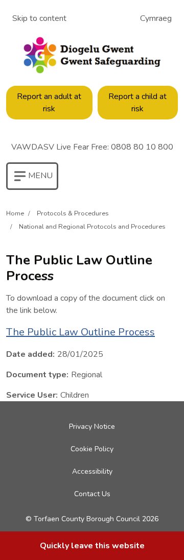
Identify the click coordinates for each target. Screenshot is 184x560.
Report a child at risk (137, 102)
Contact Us (92, 494)
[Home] (92, 55)
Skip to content (39, 18)
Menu (34, 180)
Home (15, 213)
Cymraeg (156, 18)
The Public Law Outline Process (80, 332)
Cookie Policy (92, 449)
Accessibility (92, 471)
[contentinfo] (92, 545)
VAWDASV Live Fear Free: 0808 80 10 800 (92, 147)
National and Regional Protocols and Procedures (92, 226)
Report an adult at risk (49, 102)
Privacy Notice (92, 426)
